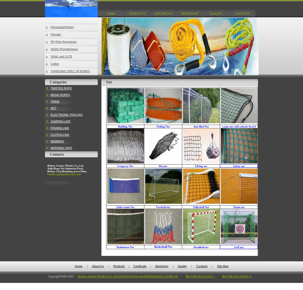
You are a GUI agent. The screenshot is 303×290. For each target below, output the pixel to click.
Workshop (161, 266)
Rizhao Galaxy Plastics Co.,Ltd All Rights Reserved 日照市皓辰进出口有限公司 (128, 276)
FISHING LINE (60, 128)
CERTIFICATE (163, 13)
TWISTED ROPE (61, 88)
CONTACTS (242, 13)
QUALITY (216, 13)
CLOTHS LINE (60, 134)
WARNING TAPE (61, 148)
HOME (111, 13)
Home (79, 266)
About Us (98, 266)
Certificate (140, 266)
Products (119, 266)
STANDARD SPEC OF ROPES (70, 71)
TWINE (55, 101)
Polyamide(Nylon (62, 27)
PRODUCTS (137, 13)
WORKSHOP (189, 13)
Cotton (55, 64)
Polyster (56, 34)
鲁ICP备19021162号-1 (200, 276)
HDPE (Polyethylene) (64, 49)
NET (53, 108)
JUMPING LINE (61, 121)
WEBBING (57, 141)
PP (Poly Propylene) (64, 42)
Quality (182, 266)
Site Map (222, 266)
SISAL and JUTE (61, 56)
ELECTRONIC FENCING (67, 115)
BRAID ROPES (60, 95)
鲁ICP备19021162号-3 (236, 276)
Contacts (202, 266)
